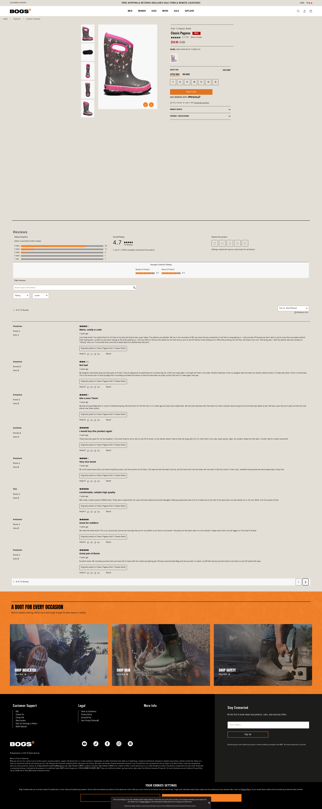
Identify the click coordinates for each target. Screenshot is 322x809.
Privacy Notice (144, 801)
